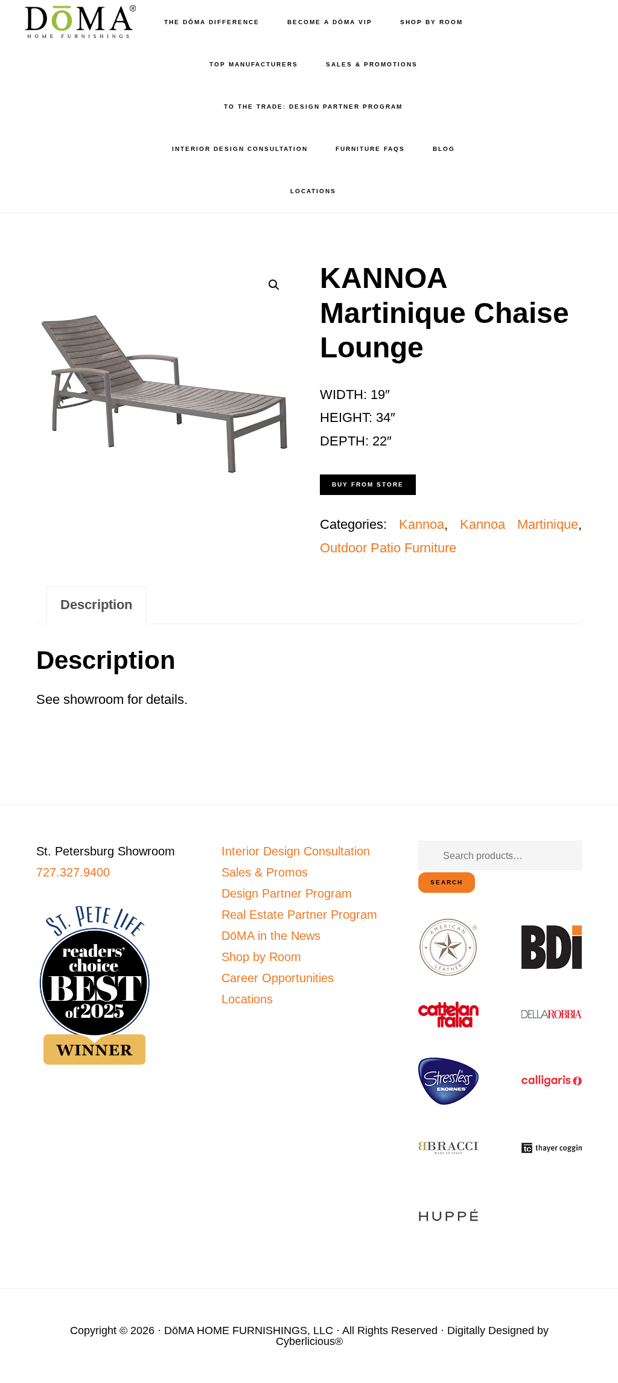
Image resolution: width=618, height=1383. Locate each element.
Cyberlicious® (309, 1341)
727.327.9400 (73, 872)
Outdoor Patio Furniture (388, 547)
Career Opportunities (277, 978)
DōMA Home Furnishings (78, 21)
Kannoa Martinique (519, 524)
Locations (247, 999)
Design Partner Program (286, 893)
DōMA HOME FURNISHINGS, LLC (248, 1330)
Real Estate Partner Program (299, 914)
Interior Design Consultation (295, 851)
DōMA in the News (270, 935)
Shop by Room (261, 956)
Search (446, 882)
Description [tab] (96, 604)
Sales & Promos (264, 872)
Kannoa (421, 524)
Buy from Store (368, 484)
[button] (274, 285)
